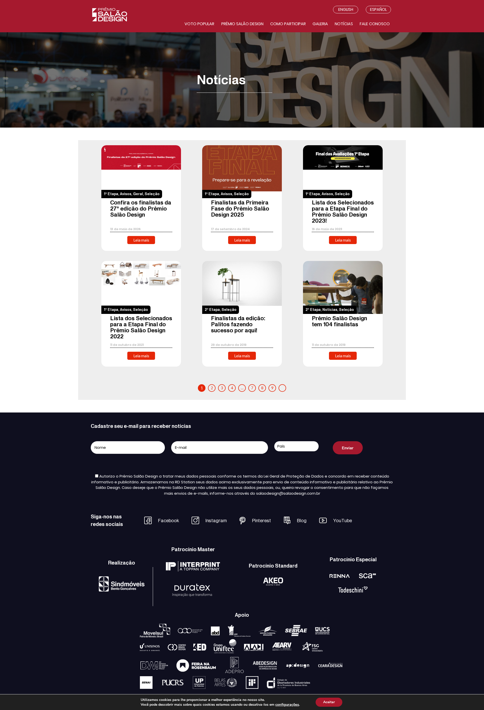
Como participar (288, 24)
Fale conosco (375, 24)
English (345, 9)
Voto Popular (199, 24)
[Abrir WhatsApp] (471, 697)
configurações (287, 704)
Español (378, 9)
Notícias (344, 24)
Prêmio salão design (242, 24)
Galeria (320, 24)
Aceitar (329, 702)
